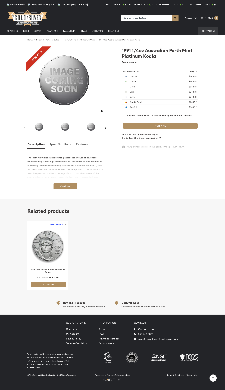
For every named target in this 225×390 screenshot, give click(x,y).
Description (36, 144)
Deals (84, 31)
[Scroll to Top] (213, 378)
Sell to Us (113, 31)
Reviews (82, 144)
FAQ (101, 333)
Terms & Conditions (76, 343)
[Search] (175, 18)
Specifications (60, 144)
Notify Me (160, 126)
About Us (97, 31)
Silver (38, 31)
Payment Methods (109, 338)
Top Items (12, 31)
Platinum (52, 31)
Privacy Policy (73, 338)
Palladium (69, 31)
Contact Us (208, 31)
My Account (72, 333)
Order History (106, 343)
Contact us (72, 329)
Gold (26, 31)
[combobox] (146, 18)
